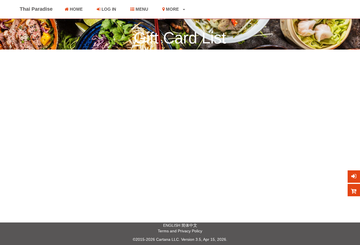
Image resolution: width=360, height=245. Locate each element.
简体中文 (189, 225)
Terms (163, 231)
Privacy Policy (190, 231)
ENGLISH (171, 225)
